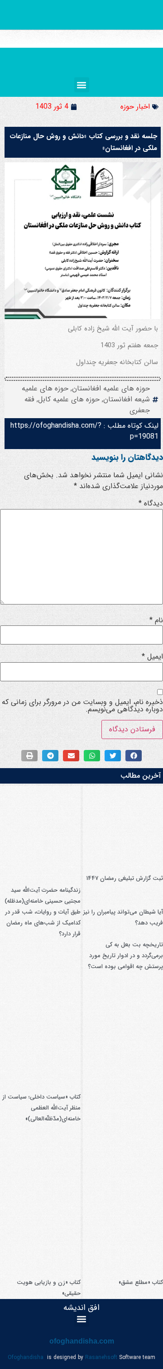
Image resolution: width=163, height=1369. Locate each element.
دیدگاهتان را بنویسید (127, 457)
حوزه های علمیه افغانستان (111, 388)
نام (156, 620)
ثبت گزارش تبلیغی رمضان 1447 (124, 878)
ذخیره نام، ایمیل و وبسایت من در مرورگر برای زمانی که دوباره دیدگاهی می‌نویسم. (82, 706)
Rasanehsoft (101, 1357)
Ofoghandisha (25, 1357)
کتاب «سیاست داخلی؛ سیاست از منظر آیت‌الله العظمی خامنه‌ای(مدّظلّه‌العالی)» (41, 1108)
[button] (81, 84)
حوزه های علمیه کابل (69, 399)
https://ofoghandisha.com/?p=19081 (84, 431)
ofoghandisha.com (81, 1341)
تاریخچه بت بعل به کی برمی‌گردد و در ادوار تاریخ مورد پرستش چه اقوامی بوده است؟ (125, 955)
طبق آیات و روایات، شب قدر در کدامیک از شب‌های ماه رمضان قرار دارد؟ (43, 923)
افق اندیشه (81, 1307)
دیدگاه (151, 503)
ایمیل (152, 656)
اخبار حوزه (135, 106)
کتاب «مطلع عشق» (141, 1282)
